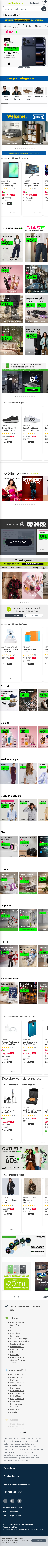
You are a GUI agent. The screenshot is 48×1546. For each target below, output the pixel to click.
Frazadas (13, 1412)
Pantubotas (14, 1407)
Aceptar (38, 1540)
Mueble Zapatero (17, 1424)
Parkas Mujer (15, 1396)
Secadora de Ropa (17, 1346)
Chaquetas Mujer (17, 1322)
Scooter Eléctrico (17, 1344)
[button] (24, 9)
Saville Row (14, 1325)
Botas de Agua (16, 1404)
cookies (14, 1542)
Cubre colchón (16, 1377)
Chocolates (14, 1355)
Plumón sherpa (16, 1388)
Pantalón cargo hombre (19, 1341)
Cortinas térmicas (17, 1393)
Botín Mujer (15, 1401)
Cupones (7, 26)
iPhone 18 (14, 1363)
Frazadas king (15, 1385)
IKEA (12, 1352)
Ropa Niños (15, 1333)
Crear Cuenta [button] (34, 615)
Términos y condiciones (12, 1507)
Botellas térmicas (17, 1390)
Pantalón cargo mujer (19, 1338)
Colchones (14, 1426)
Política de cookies (11, 1511)
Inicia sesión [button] (35, 3)
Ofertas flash (18, 26)
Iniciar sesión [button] (14, 615)
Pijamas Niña (15, 1330)
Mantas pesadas (16, 1374)
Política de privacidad (12, 1515)
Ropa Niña (14, 1336)
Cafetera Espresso (17, 1360)
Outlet (28, 26)
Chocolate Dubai (17, 1357)
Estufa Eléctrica (16, 1349)
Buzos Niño (14, 1328)
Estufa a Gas (15, 1409)
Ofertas (38, 26)
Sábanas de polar (17, 1382)
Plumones (14, 1380)
